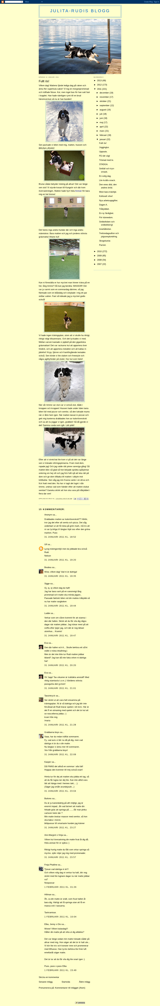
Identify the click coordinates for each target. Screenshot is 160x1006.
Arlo (50, 498)
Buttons (48, 798)
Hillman (47, 894)
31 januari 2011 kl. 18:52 (60, 537)
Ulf (45, 544)
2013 (99, 80)
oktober (103, 101)
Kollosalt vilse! (106, 196)
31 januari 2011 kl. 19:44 (60, 606)
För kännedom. (106, 217)
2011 (99, 89)
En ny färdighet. (106, 213)
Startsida (66, 982)
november (105, 97)
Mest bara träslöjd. (108, 192)
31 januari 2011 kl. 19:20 (60, 560)
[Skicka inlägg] (75, 498)
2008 (99, 260)
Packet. (102, 245)
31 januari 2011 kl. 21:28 (60, 725)
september (105, 105)
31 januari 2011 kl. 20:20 (60, 665)
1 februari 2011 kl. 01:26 (60, 887)
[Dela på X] (83, 499)
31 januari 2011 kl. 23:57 (60, 857)
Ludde (47, 613)
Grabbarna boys (51, 732)
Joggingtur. (104, 147)
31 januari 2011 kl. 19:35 (60, 576)
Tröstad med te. (106, 160)
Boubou (47, 567)
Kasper (47, 762)
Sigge (47, 583)
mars (102, 131)
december (105, 93)
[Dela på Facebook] (85, 499)
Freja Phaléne (50, 865)
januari (103, 139)
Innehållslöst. (105, 229)
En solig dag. (105, 176)
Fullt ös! (103, 143)
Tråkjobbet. (104, 209)
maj (102, 122)
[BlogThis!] (80, 499)
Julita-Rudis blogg (80, 10)
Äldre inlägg (84, 982)
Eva (46, 643)
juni (102, 118)
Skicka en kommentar (49, 977)
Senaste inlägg (45, 982)
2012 (99, 85)
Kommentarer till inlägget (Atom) (70, 988)
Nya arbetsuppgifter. (108, 200)
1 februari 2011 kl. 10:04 (60, 917)
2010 (99, 251)
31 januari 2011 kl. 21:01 (60, 688)
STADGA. (103, 164)
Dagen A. (103, 205)
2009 (99, 255)
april (102, 126)
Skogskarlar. (105, 241)
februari (103, 135)
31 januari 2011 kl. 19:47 (60, 635)
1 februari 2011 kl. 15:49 (60, 970)
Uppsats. (103, 151)
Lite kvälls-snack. (107, 180)
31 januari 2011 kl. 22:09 (60, 754)
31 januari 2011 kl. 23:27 (60, 827)
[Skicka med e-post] (78, 499)
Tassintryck (49, 696)
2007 (99, 264)
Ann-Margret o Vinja (53, 835)
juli (101, 114)
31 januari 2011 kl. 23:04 (60, 791)
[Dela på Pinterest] (87, 499)
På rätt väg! (104, 156)
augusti (103, 110)
